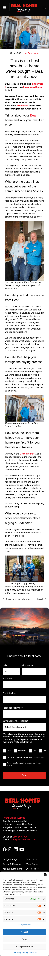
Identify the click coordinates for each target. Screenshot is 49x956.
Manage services (24, 925)
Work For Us (32, 864)
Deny (24, 939)
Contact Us (31, 859)
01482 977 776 (20, 836)
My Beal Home (31, 53)
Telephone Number (13, 708)
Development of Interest (15, 721)
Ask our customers (12, 868)
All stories (24, 599)
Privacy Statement (29, 952)
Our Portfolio (32, 868)
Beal (33, 115)
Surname (7, 678)
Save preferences (24, 946)
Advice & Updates (12, 864)
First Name (27, 665)
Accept (24, 932)
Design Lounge (27, 453)
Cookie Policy (16, 952)
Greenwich (22, 105)
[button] (45, 875)
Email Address (10, 693)
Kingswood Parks (32, 87)
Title (5, 665)
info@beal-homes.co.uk (23, 839)
